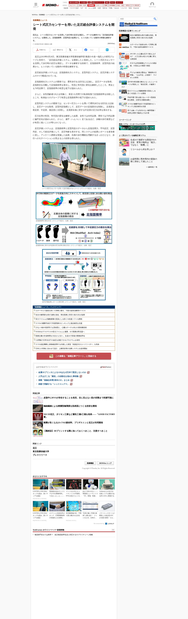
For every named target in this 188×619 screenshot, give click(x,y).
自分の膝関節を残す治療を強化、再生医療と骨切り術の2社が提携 (60, 315)
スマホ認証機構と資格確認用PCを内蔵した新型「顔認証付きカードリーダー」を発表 (67, 344)
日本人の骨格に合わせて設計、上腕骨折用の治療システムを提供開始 (61, 348)
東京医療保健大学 (41, 451)
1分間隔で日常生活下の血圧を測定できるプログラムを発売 (58, 340)
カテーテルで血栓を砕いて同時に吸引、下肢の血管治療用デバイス (61, 311)
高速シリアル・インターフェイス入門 (132, 124)
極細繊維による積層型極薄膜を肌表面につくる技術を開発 (70, 406)
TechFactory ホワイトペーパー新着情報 (48, 530)
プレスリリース (40, 455)
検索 (155, 19)
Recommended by (99, 523)
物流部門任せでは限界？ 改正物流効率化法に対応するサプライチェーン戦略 (64, 535)
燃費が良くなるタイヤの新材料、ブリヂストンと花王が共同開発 (73, 422)
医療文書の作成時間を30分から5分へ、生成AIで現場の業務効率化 (60, 336)
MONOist (35, 14)
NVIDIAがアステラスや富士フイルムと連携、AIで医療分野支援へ (60, 332)
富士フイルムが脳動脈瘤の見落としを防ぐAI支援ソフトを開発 (59, 319)
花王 (35, 448)
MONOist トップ (105, 463)
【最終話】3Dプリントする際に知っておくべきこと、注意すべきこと (76, 431)
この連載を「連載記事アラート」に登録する (75, 356)
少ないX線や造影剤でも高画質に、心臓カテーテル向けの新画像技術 (61, 327)
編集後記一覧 (152, 167)
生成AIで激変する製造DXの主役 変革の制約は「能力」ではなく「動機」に (143, 142)
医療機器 (42, 14)
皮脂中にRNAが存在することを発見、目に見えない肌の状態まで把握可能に (79, 398)
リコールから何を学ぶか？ (142, 149)
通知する (60, 50)
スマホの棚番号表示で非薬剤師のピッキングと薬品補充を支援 (59, 323)
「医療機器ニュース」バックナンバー (47, 307)
